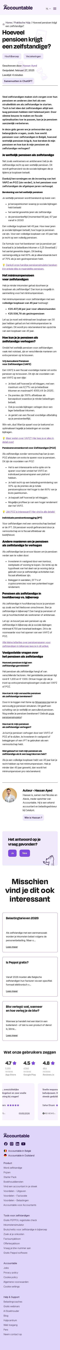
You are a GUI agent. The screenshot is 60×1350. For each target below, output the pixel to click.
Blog (5, 1315)
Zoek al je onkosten (13, 1234)
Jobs (6, 1267)
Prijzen (6, 1172)
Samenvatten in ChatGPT (18, 81)
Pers (5, 1329)
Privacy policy (10, 1272)
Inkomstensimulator (13, 1224)
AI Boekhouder (11, 1311)
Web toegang (10, 1325)
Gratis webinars (11, 1306)
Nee (24, 853)
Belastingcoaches (12, 1301)
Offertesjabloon (11, 1243)
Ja (12, 853)
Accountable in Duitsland (21, 1155)
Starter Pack (9, 1177)
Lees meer (12, 946)
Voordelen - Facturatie (15, 1195)
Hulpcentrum (10, 1320)
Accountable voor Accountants (19, 1205)
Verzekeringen (33, 56)
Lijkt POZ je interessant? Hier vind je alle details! (30, 511)
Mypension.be (42, 702)
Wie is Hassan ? (33, 817)
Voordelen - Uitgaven (14, 1191)
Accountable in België (19, 1150)
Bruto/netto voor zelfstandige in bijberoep (25, 1229)
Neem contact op (12, 1334)
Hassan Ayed (30, 65)
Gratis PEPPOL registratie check (20, 1220)
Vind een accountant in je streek (20, 1186)
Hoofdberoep (12, 56)
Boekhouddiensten (13, 1181)
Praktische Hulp (22, 22)
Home (9, 22)
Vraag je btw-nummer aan (17, 1248)
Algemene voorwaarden (16, 1281)
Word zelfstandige (12, 1167)
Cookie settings (11, 1286)
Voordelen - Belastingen (16, 1200)
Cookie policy (10, 1277)
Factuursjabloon (12, 1238)
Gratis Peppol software (15, 1252)
